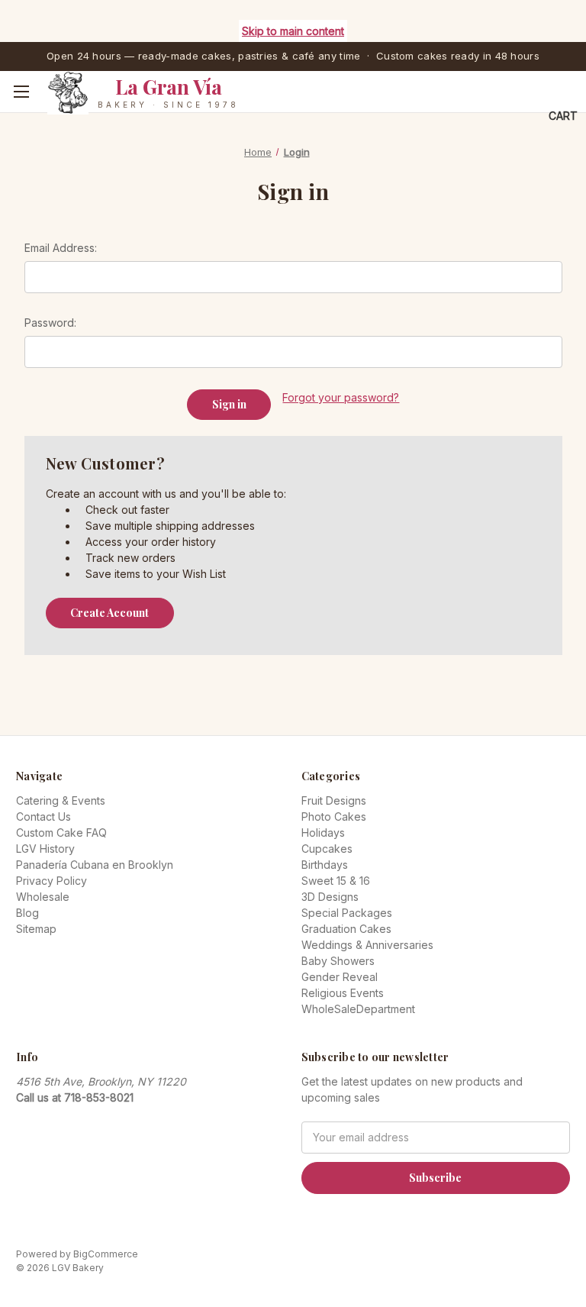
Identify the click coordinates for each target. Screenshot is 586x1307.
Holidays (323, 832)
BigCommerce (105, 1254)
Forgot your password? (340, 397)
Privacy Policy (51, 880)
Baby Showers (338, 960)
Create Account (109, 612)
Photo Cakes (333, 816)
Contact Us (43, 816)
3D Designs (330, 896)
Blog (27, 912)
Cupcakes (327, 848)
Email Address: (60, 247)
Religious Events (342, 992)
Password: (50, 322)
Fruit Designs (333, 800)
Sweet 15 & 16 (335, 880)
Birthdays (324, 864)
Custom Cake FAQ (61, 832)
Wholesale (42, 896)
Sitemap (36, 928)
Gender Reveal (339, 976)
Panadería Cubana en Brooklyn (94, 864)
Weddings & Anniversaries (367, 944)
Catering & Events (60, 800)
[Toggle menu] (21, 92)
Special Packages (346, 912)
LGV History (45, 848)
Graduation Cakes (346, 928)
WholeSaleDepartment (358, 1008)
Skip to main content (293, 30)
